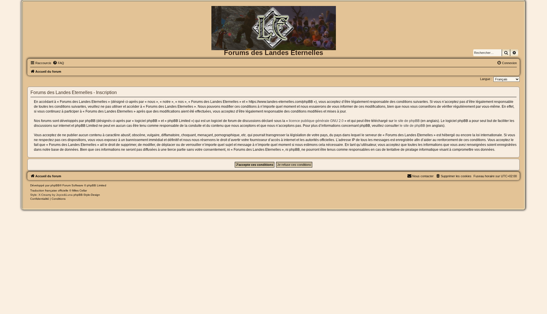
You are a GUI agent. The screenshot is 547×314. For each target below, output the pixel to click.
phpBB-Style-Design (87, 194)
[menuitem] (58, 63)
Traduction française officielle (49, 190)
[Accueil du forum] (273, 15)
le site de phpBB (407, 121)
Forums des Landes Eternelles (273, 52)
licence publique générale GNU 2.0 (316, 121)
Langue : (486, 79)
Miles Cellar (79, 190)
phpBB (55, 185)
